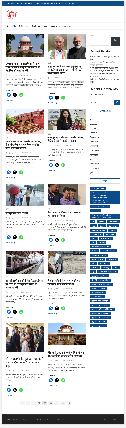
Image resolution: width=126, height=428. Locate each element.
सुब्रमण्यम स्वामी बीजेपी (98, 322)
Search (92, 35)
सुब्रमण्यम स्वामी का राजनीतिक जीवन (102, 309)
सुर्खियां (14, 26)
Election (112, 230)
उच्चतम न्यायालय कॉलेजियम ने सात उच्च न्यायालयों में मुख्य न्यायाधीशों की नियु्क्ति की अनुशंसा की (23, 67)
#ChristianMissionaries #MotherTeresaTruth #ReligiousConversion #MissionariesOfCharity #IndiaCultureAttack (100, 198)
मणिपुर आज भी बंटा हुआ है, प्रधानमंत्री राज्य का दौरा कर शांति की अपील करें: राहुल (24, 362)
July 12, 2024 (12, 75)
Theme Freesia (31, 420)
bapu (93, 226)
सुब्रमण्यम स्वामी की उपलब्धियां (100, 313)
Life (93, 242)
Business (93, 123)
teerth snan (104, 263)
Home (105, 420)
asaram (101, 222)
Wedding (106, 267)
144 (63, 403)
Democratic (113, 226)
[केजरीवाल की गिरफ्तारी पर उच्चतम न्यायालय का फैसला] (67, 194)
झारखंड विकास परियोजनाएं (99, 276)
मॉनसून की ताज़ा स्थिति (17, 213)
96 (51, 403)
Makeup (102, 242)
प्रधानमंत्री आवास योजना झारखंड (101, 284)
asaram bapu (113, 222)
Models (94, 251)
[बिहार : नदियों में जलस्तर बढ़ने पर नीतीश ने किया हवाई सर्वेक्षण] (67, 262)
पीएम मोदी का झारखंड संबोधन (100, 280)
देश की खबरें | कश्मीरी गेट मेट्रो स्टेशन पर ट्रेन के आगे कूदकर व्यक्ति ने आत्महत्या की (24, 284)
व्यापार (46, 26)
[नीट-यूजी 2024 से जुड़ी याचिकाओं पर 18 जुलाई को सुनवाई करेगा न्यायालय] (67, 334)
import (94, 238)
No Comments (25, 75)
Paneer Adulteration (109, 251)
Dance (102, 226)
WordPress (40, 420)
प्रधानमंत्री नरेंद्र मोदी (98, 288)
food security (96, 234)
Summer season (97, 259)
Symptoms (112, 259)
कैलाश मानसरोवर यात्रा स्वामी (108, 272)
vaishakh (95, 267)
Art (93, 222)
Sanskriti (93, 132)
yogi (93, 272)
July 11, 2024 (11, 292)
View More (12, 100)
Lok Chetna (10, 419)
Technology (94, 137)
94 (39, 403)
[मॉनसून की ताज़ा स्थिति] (25, 195)
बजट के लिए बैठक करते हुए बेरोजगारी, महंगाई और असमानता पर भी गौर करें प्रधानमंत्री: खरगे (66, 70)
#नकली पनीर (95, 211)
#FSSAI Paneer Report (100, 207)
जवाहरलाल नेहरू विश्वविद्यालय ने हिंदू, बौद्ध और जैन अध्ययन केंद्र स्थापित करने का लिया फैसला (23, 145)
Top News (94, 141)
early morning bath (98, 230)
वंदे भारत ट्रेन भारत (97, 296)
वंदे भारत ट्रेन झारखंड (98, 292)
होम (8, 26)
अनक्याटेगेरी (94, 146)
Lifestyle (93, 128)
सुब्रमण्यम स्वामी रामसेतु (98, 326)
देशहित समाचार (24, 26)
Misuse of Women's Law (100, 246)
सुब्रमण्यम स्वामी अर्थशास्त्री (100, 301)
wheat (116, 267)
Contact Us (115, 419)
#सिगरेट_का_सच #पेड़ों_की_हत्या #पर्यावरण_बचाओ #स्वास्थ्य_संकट (101, 216)
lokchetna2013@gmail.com (53, 3)
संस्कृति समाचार (36, 26)
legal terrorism (106, 238)
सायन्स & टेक (55, 26)
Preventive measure (99, 255)
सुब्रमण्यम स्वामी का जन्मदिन (100, 305)
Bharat (92, 119)
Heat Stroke (110, 234)
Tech (93, 263)
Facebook (70, 3)
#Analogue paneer (98, 188)
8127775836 (34, 3)
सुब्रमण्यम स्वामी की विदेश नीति (100, 317)
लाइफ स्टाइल (67, 26)
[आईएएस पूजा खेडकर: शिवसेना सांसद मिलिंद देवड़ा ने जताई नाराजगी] (67, 119)
